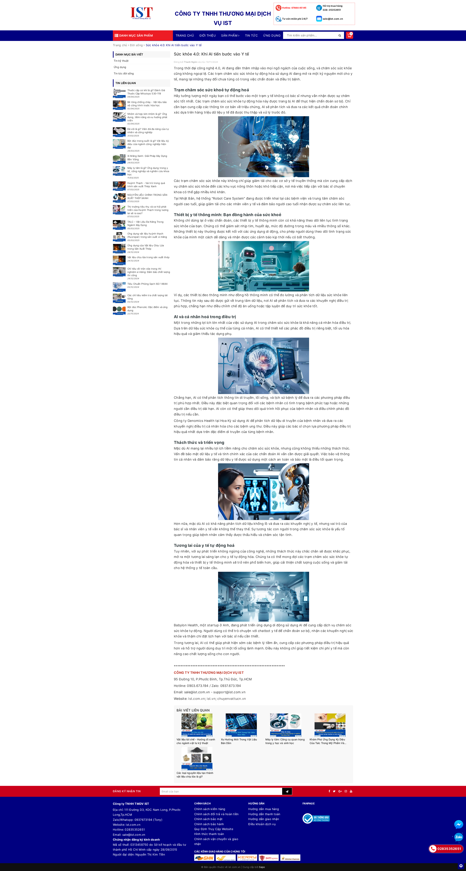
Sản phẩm (229, 35)
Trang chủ (185, 35)
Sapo (262, 867)
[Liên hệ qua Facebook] (458, 824)
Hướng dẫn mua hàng (263, 809)
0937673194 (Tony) (148, 820)
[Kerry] (247, 857)
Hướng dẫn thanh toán (264, 814)
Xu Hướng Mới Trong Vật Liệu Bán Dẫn (239, 741)
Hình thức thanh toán (209, 834)
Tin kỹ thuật (121, 60)
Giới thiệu (207, 35)
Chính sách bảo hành (209, 824)
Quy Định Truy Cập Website (213, 829)
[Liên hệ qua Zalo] (458, 837)
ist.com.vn (133, 824)
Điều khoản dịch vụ (262, 824)
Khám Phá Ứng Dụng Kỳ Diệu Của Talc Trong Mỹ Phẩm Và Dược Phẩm (327, 741)
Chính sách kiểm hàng (209, 809)
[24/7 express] (269, 857)
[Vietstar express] (290, 857)
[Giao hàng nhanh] (204, 857)
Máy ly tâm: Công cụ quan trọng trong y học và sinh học (285, 741)
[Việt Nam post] (226, 857)
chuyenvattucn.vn (231, 699)
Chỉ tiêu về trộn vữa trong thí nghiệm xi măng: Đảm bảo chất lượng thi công (148, 272)
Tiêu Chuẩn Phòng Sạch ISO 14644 (147, 283)
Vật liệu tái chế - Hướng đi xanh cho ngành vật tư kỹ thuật (196, 741)
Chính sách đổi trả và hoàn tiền (216, 814)
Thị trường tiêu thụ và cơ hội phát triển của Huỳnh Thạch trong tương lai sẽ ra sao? (147, 210)
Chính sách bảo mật (208, 819)
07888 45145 (294, 7)
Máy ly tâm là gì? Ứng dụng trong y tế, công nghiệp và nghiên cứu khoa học (148, 171)
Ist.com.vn (196, 699)
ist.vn (211, 699)
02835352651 (135, 829)
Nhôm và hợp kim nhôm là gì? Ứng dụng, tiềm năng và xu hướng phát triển (147, 117)
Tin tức (251, 35)
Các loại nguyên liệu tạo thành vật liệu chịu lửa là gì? (195, 774)
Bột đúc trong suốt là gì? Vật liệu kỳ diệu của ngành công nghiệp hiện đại (148, 144)
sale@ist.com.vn (333, 18)
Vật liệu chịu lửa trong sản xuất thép (148, 257)
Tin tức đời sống (124, 73)
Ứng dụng (272, 35)
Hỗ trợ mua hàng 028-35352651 (333, 7)
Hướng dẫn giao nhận (263, 819)
